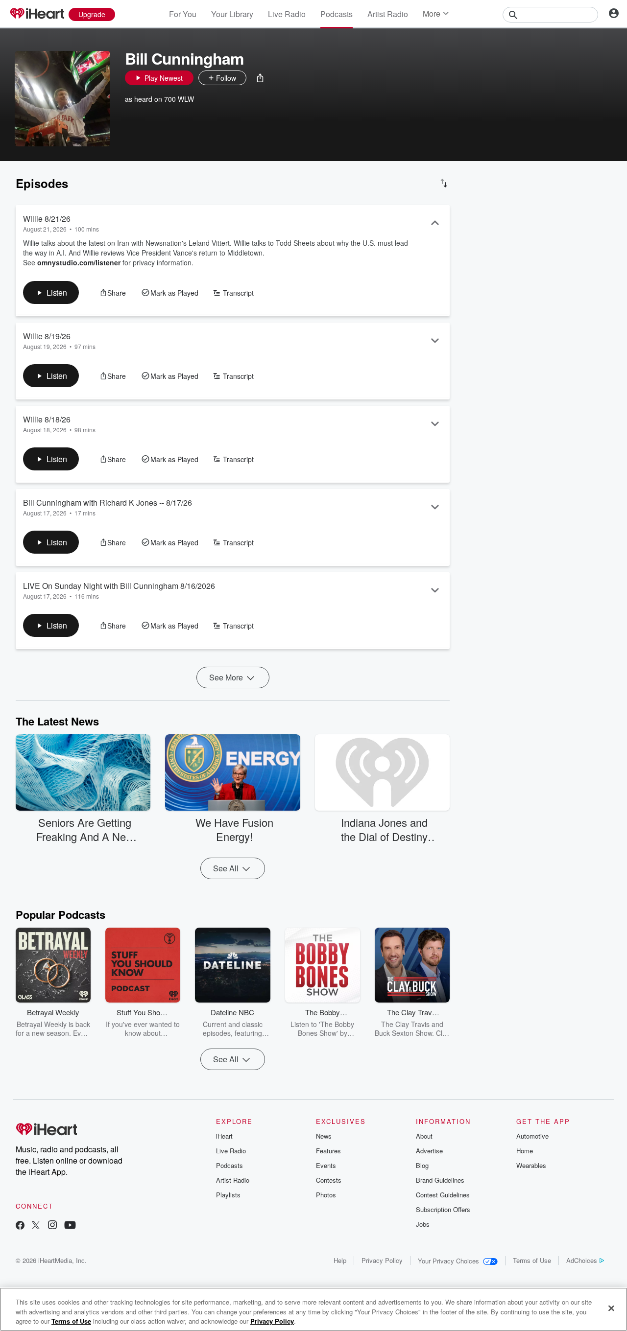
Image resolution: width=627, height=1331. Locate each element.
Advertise (429, 1150)
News (324, 1136)
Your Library (232, 14)
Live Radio (287, 14)
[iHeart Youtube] (70, 1226)
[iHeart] (36, 14)
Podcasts (336, 14)
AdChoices (581, 1260)
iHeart (224, 1136)
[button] (260, 78)
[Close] (611, 1308)
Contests (328, 1180)
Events (326, 1165)
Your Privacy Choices (448, 1260)
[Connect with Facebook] (20, 1226)
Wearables (531, 1165)
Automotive (532, 1136)
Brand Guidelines (440, 1180)
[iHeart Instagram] (52, 1226)
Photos (326, 1194)
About (424, 1136)
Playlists (228, 1194)
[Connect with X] (36, 1226)
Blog (422, 1165)
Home (524, 1150)
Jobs (423, 1224)
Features (328, 1150)
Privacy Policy (382, 1260)
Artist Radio (387, 14)
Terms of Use (532, 1260)
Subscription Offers (443, 1209)
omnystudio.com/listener (79, 262)
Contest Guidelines (443, 1194)
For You (182, 14)
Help (340, 1260)
